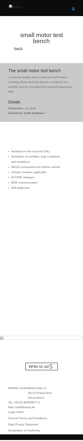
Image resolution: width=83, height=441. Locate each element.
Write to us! (39, 366)
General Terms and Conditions (27, 418)
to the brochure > (35, 113)
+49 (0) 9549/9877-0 (26, 402)
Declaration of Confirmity (24, 430)
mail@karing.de (25, 407)
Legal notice (16, 412)
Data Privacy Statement (23, 424)
